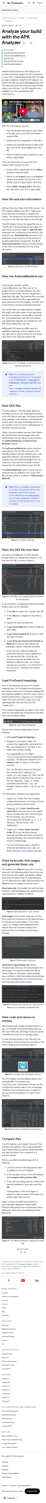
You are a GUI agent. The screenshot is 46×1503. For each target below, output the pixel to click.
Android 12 (6, 1397)
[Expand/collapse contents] (15, 50)
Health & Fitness (8, 1333)
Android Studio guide (10, 1411)
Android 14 (6, 1390)
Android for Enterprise (10, 1296)
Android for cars (8, 1365)
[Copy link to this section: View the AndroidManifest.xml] (4, 280)
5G (3, 1344)
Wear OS (5, 1357)
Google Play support (9, 1443)
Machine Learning (8, 1329)
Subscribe (32, 1491)
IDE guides (8, 21)
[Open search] (29, 2)
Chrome (5, 1466)
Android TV (6, 1369)
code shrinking (33, 495)
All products (6, 1477)
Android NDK (7, 1426)
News (4, 1308)
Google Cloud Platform (10, 1473)
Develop (21, 18)
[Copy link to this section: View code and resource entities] (14, 1021)
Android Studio (10, 10)
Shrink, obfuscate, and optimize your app (24, 851)
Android (5, 1293)
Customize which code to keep (18, 982)
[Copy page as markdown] (31, 43)
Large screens (7, 1354)
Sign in (40, 3)
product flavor (32, 1034)
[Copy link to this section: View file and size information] (4, 203)
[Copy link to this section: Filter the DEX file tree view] (41, 550)
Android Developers (9, 18)
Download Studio (8, 1422)
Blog (3, 1311)
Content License (25, 1264)
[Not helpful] (20, 25)
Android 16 (6, 1382)
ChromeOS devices (9, 1361)
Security (5, 1300)
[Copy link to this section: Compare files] (23, 1139)
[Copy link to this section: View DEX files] (23, 406)
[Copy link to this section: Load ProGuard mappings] (39, 680)
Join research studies (10, 1447)
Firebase (5, 1470)
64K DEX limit (20, 428)
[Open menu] (3, 3)
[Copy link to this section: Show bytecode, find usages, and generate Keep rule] (35, 864)
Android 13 (6, 1394)
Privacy (4, 1340)
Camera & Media (8, 1336)
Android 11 (6, 1401)
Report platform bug (9, 1436)
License (12, 1486)
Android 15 (6, 1386)
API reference (7, 1418)
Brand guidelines (24, 1486)
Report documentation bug (12, 1440)
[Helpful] (17, 25)
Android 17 (6, 1379)
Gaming (5, 1325)
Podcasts (5, 1315)
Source (4, 1304)
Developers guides (9, 1415)
